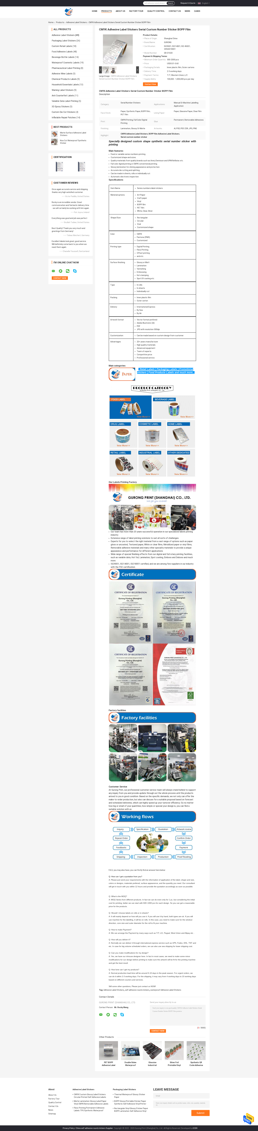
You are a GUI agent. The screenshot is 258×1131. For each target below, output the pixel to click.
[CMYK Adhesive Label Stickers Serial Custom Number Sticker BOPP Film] (118, 49)
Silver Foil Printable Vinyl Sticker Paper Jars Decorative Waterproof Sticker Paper (174, 1063)
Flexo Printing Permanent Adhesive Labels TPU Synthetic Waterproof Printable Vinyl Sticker (89, 1109)
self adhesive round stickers (137, 990)
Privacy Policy (69, 1128)
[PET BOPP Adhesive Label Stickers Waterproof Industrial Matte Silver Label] (108, 1050)
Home (94, 11)
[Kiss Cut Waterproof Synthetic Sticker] (54, 142)
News (187, 11)
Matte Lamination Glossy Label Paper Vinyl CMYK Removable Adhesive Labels (91, 1102)
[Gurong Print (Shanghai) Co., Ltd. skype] (76, 271)
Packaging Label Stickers (64, 40)
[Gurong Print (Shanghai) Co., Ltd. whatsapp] (62, 271)
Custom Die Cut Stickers (63, 112)
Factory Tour (136, 11)
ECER (195, 1128)
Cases (197, 11)
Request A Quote (188, 3)
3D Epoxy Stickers (60, 106)
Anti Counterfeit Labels (63, 95)
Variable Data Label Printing (65, 101)
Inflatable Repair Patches (64, 117)
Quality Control (156, 11)
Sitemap (52, 1114)
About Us (120, 11)
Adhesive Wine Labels (62, 73)
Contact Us (175, 11)
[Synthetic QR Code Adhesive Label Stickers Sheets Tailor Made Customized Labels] (196, 1050)
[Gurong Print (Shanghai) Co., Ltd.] (68, 12)
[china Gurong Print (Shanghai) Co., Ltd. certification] (59, 166)
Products (106, 11)
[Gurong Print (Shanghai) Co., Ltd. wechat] (69, 271)
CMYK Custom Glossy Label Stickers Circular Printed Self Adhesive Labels (90, 1095)
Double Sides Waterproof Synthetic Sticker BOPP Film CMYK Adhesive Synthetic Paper (130, 1063)
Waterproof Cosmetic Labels (65, 62)
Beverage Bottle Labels (63, 57)
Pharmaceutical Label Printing (66, 68)
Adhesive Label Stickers (76, 22)
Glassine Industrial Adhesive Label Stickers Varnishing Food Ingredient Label (152, 1063)
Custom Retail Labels (62, 46)
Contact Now (150, 84)
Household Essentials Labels (65, 84)
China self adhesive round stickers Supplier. (95, 1128)
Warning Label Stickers (62, 90)
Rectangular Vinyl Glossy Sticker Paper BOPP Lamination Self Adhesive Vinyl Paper (131, 1110)
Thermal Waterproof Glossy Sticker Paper (129, 1095)
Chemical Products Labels (64, 79)
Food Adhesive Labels (62, 51)
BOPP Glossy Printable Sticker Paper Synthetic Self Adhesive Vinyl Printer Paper (130, 1103)
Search (170, 3)
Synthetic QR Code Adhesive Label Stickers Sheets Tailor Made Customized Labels (196, 1063)
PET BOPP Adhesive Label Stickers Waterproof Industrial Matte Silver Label (108, 1063)
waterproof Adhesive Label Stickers (165, 990)
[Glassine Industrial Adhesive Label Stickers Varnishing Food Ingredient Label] (152, 1050)
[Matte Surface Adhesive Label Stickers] (54, 134)
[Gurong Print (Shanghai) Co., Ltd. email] (55, 271)
